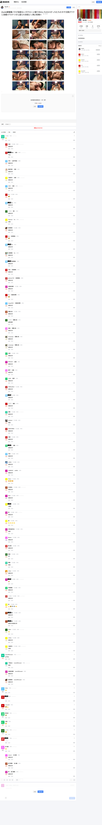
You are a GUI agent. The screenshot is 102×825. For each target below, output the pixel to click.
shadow (10, 420)
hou (6, 696)
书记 (9, 269)
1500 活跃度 (90, 22)
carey (9, 571)
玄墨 (9, 437)
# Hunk (8, 124)
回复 (74, 140)
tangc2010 (11, 303)
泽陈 (9, 411)
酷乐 (9, 395)
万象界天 (10, 177)
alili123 (82, 54)
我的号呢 (10, 169)
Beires (9, 537)
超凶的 (9, 445)
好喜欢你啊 (10, 286)
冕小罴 (9, 545)
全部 (2, 124)
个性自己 (10, 663)
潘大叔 (6, 713)
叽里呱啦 (10, 253)
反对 (9, 140)
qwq (9, 579)
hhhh (9, 629)
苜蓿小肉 (10, 311)
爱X (9, 202)
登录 (93, 2)
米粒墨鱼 (10, 587)
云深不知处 (10, 152)
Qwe (9, 495)
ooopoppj (10, 336)
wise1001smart (9, 654)
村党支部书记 (11, 529)
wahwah (82, 59)
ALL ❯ (100, 45)
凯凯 (9, 554)
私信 (74, 7)
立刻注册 (40, 106)
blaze (9, 478)
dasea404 (83, 71)
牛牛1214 (10, 361)
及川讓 (6, 746)
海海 (9, 328)
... (14, 780)
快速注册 (99, 2)
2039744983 (11, 428)
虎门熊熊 (10, 763)
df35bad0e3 (11, 386)
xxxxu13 (7, 704)
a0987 (9, 504)
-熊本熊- (84, 20)
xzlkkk (9, 462)
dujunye (10, 219)
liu (8, 194)
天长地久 (10, 487)
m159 (9, 378)
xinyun (10, 755)
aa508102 (10, 470)
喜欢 (6, 140)
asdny (9, 637)
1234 (9, 186)
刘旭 (9, 144)
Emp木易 (10, 612)
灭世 (9, 160)
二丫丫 (9, 403)
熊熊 (9, 562)
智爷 (9, 370)
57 (17, 780)
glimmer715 (11, 278)
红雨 (9, 353)
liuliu (6, 688)
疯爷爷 (6, 738)
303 (82, 65)
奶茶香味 (10, 227)
